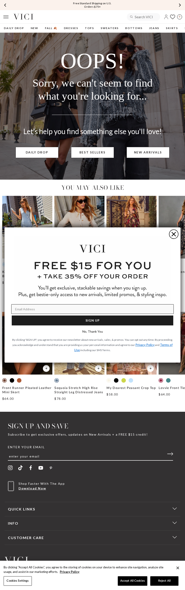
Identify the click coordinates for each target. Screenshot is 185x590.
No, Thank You (92, 331)
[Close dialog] (173, 234)
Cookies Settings (18, 580)
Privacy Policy (69, 572)
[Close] (178, 568)
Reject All (164, 580)
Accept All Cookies (132, 580)
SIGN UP (93, 320)
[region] (92, 575)
